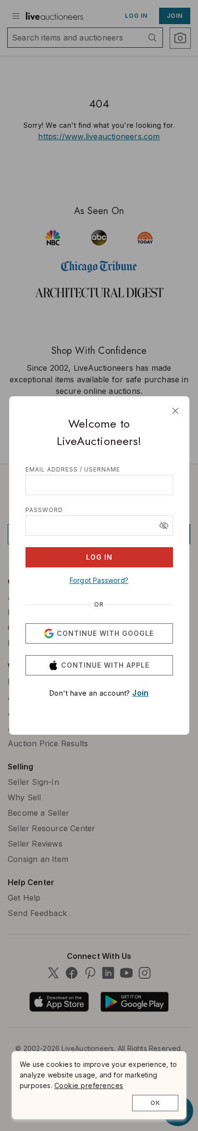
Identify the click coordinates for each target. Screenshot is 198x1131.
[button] (164, 525)
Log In (99, 557)
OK (155, 1102)
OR (99, 604)
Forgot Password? (99, 580)
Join (140, 693)
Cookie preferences (89, 1085)
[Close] (175, 411)
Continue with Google (105, 633)
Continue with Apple (105, 665)
